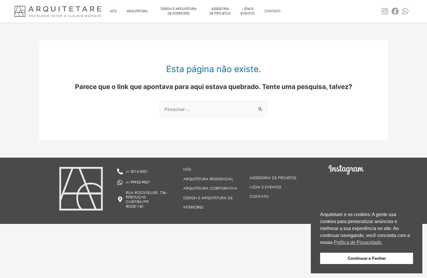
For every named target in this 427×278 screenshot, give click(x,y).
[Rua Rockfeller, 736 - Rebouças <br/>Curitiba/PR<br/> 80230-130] (120, 199)
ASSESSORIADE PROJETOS (219, 11)
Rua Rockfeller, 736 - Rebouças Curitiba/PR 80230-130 (147, 199)
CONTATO (273, 11)
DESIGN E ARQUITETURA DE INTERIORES (178, 11)
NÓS (113, 11)
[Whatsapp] (405, 11)
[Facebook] (395, 11)
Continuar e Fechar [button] (367, 258)
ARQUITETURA (137, 11)
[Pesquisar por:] (213, 109)
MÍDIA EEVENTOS (247, 11)
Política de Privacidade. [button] (358, 242)
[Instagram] (385, 11)
